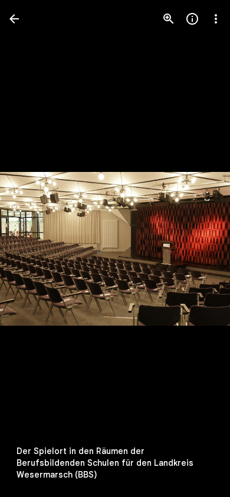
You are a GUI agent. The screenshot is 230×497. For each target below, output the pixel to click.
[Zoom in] (168, 19)
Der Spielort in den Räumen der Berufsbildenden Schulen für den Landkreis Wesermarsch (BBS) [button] (105, 463)
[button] (33, 248)
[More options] (216, 19)
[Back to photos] (14, 19)
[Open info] (192, 19)
